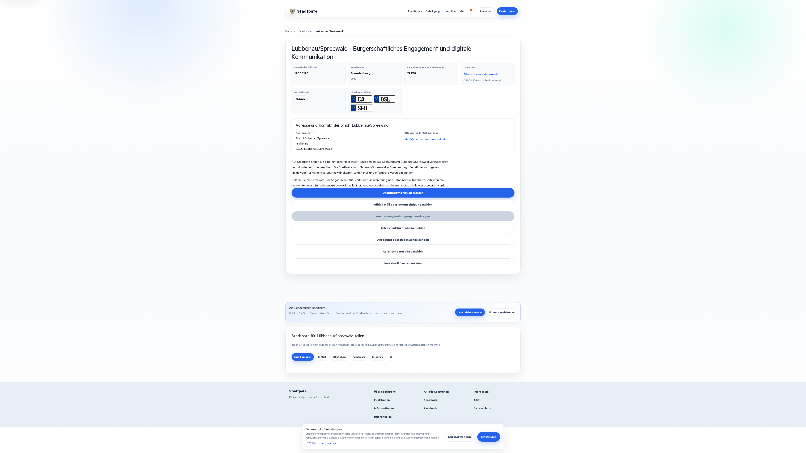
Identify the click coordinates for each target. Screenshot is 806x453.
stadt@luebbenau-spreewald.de (425, 139)
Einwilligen (489, 437)
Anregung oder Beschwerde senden (403, 240)
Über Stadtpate (454, 11)
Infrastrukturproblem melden (403, 228)
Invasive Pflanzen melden (403, 263)
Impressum (481, 391)
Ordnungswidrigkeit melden (403, 193)
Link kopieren (302, 356)
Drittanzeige (383, 416)
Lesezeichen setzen (470, 312)
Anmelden (486, 11)
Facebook (359, 356)
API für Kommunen (436, 391)
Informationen (384, 408)
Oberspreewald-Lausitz (481, 74)
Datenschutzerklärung (324, 443)
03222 (301, 99)
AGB (477, 400)
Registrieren (507, 11)
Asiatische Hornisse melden (403, 251)
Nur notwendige (460, 437)
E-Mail (322, 356)
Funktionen (415, 11)
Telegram (377, 356)
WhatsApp (339, 356)
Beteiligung (433, 11)
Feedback (430, 400)
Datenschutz (482, 408)
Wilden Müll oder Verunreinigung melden (403, 204)
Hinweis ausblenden (502, 312)
